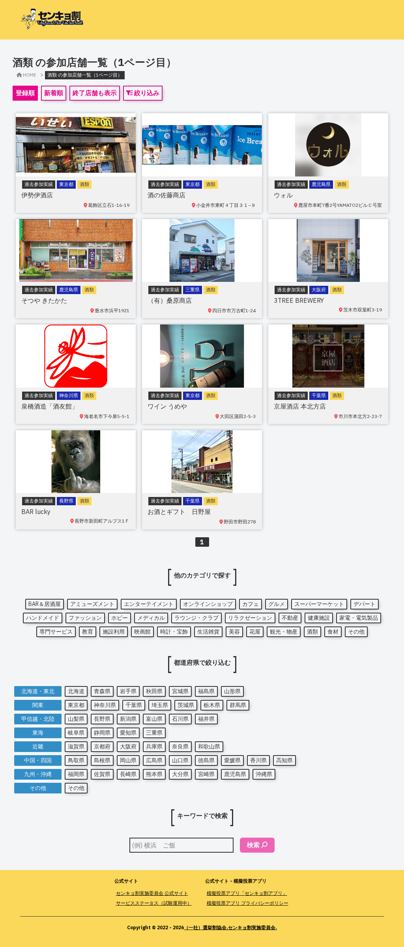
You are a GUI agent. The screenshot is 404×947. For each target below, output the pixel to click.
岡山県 (128, 760)
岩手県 (128, 691)
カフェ (250, 604)
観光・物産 (283, 631)
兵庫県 (154, 746)
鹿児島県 (235, 774)
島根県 (102, 760)
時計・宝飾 (174, 631)
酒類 (312, 631)
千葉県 (133, 705)
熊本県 (154, 774)
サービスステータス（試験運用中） (154, 903)
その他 (356, 631)
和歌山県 (209, 746)
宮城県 (180, 691)
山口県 (180, 760)
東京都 (76, 705)
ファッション (85, 617)
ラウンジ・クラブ (196, 617)
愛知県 (128, 732)
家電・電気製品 (358, 617)
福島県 (206, 691)
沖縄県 (264, 774)
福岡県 (76, 774)
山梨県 (76, 718)
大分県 (180, 774)
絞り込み (146, 93)
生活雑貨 (208, 631)
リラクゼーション (250, 617)
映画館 (142, 631)
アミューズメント (92, 604)
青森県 (102, 691)
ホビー (119, 617)
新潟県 (128, 718)
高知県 (284, 760)
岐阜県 (76, 732)
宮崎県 (206, 774)
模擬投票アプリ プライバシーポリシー (247, 903)
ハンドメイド (42, 617)
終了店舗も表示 (95, 93)
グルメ (276, 604)
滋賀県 (76, 746)
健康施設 (319, 617)
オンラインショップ (208, 604)
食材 (333, 631)
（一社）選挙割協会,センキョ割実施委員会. (230, 927)
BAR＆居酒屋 (44, 604)
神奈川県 (105, 705)
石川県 (180, 718)
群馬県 (238, 705)
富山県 (154, 718)
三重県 (154, 732)
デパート (365, 604)
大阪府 (128, 746)
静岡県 (102, 732)
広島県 (154, 760)
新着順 (53, 93)
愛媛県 (232, 760)
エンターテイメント (149, 604)
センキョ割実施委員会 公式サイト (152, 893)
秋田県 (154, 691)
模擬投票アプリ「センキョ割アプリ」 (247, 893)
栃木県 (212, 705)
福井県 (206, 718)
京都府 (102, 746)
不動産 (290, 617)
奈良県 (180, 746)
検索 (253, 845)
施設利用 (114, 631)
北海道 (76, 691)
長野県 (102, 718)
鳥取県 (76, 760)
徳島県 (206, 760)
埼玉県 (160, 705)
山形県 (232, 691)
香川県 (258, 760)
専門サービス (56, 631)
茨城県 (186, 705)
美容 (234, 631)
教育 (87, 631)
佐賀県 (102, 774)
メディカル (151, 617)
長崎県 (128, 774)
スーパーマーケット (319, 604)
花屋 (254, 631)
